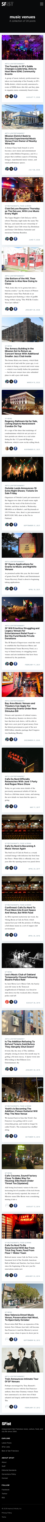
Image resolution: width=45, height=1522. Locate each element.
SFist (6, 1423)
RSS (3, 1498)
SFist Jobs (6, 1447)
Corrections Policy (9, 1474)
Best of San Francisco (10, 1451)
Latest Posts (7, 1443)
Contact (5, 1478)
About (4, 1462)
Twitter (4, 1494)
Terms (4, 1517)
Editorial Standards (9, 1470)
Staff (4, 1466)
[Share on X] (11, 96)
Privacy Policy (7, 1513)
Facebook (5, 1490)
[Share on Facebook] (15, 96)
